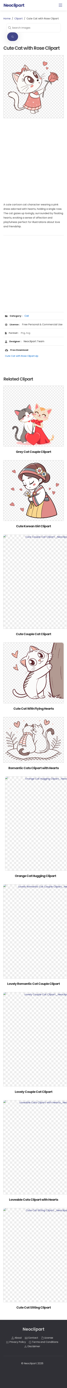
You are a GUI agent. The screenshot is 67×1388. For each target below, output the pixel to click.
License (48, 1338)
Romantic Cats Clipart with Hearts (33, 768)
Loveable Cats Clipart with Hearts (33, 1199)
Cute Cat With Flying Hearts (33, 708)
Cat (26, 316)
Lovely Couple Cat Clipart (33, 1092)
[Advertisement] (33, 157)
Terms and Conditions (44, 1342)
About (18, 1338)
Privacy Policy (17, 1342)
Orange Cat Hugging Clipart (35, 876)
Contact (32, 1338)
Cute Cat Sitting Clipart (33, 1307)
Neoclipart (30, 1363)
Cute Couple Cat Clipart (33, 634)
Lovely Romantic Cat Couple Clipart (33, 984)
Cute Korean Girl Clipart (33, 526)
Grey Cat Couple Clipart (33, 452)
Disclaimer (33, 1346)
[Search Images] (12, 36)
